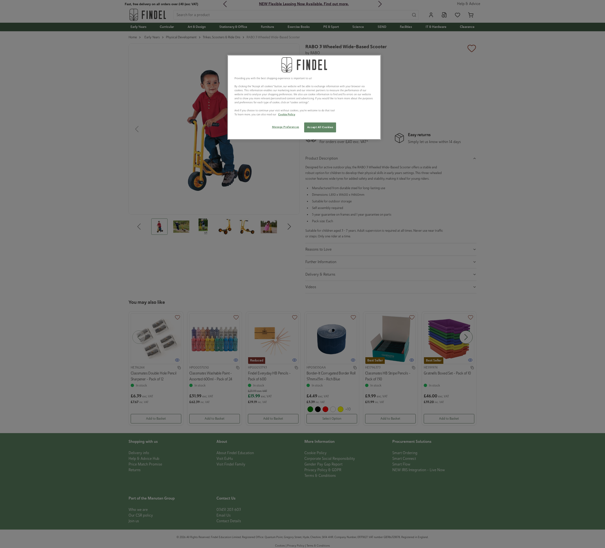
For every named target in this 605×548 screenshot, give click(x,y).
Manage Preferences (285, 127)
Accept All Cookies (320, 127)
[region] (304, 97)
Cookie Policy (286, 114)
